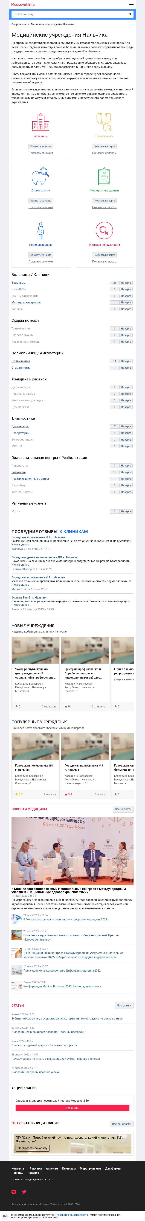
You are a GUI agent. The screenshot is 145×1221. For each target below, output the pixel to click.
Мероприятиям (90, 1168)
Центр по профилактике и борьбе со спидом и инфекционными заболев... (34, 673)
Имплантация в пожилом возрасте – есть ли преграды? (48, 1032)
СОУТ (52, 1179)
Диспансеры (20, 426)
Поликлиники (20, 361)
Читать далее (20, 544)
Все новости (123, 809)
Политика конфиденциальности (28, 1179)
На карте (126, 282)
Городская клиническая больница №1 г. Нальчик (81, 767)
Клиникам (69, 1168)
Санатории (18, 472)
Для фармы (113, 1168)
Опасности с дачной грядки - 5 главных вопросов (44, 1045)
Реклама (36, 1168)
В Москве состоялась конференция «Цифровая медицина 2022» (66, 919)
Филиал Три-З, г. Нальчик (28, 597)
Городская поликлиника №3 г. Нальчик (38, 577)
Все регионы (18, 24)
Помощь (17, 1172)
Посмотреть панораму (32, 1148)
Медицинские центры (26, 302)
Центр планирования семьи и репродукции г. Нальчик (85, 671)
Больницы (18, 282)
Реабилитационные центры (30, 478)
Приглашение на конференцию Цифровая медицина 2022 (62, 970)
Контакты (18, 1168)
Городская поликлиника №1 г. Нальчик (38, 537)
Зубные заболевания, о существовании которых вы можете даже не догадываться (67, 1018)
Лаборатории (20, 433)
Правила (33, 1172)
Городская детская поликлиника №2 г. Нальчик (44, 557)
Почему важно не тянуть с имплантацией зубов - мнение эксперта (55, 1058)
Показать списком (40, 153)
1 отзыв (50, 794)
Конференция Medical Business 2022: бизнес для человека (62, 986)
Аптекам (52, 1168)
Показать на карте (40, 146)
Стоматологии (20, 367)
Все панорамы (121, 1124)
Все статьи (124, 1005)
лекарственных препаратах (73, 1214)
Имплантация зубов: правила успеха (35, 1072)
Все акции (72, 1108)
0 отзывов (49, 706)
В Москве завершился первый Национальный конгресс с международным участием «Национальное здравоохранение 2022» (68, 890)
